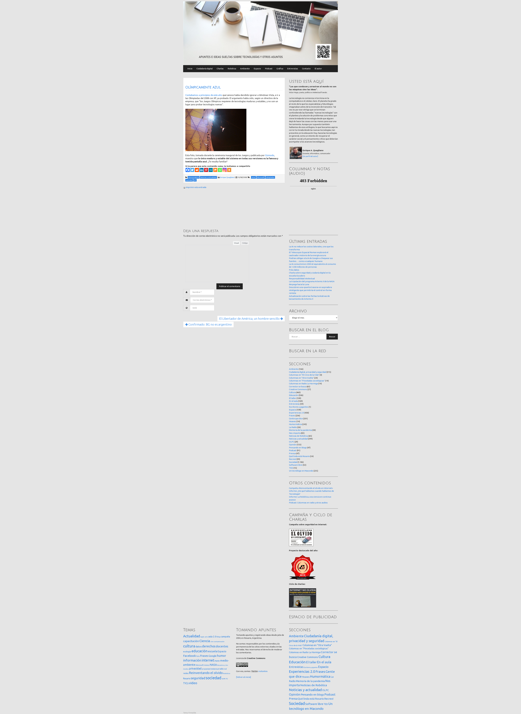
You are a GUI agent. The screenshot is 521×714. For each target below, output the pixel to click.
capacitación (191, 641)
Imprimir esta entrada (196, 187)
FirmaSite (192, 713)
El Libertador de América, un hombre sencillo (249, 318)
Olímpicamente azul (203, 87)
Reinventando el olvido (206, 673)
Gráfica (280, 68)
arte (206, 637)
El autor (318, 68)
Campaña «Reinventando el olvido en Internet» (311, 488)
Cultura (292, 392)
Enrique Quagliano (227, 177)
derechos (208, 646)
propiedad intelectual (210, 669)
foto (198, 656)
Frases (292, 415)
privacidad (195, 668)
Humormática (295, 424)
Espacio (257, 68)
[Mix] (215, 170)
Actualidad (191, 636)
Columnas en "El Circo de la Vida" (304, 375)
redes (186, 673)
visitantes (263, 671)
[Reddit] (197, 170)
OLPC (291, 442)
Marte (217, 661)
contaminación (219, 641)
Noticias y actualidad (298, 439)
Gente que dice (296, 418)
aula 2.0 (212, 636)
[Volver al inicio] (243, 677)
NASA (213, 664)
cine (212, 641)
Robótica (232, 68)
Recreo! (292, 459)
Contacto (306, 68)
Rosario (186, 678)
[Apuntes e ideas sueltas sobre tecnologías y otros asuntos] (260, 33)
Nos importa (295, 433)
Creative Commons (298, 389)
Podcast (292, 450)
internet (208, 660)
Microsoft (200, 665)
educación (200, 651)
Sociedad (293, 462)
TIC (227, 679)
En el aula (293, 401)
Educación (293, 395)
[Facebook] (188, 170)
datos (199, 646)
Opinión (292, 444)
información (192, 660)
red (225, 669)
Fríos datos (294, 270)
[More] (229, 170)
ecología (187, 651)
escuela (212, 651)
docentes (222, 646)
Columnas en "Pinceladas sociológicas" (307, 381)
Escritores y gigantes (298, 407)
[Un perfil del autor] (310, 156)
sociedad (213, 678)
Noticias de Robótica (298, 436)
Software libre (295, 465)
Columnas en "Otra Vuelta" (301, 378)
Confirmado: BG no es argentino (210, 324)
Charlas (220, 68)
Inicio (189, 68)
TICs (186, 683)
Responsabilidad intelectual (302, 278)
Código (245, 243)
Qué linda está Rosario (299, 456)
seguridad (198, 678)
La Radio (293, 427)
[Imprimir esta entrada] (184, 187)
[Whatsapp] (220, 170)
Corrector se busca (297, 386)
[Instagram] (225, 170)
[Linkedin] (201, 170)
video (193, 683)
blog (218, 637)
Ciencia (204, 641)
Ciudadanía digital (204, 68)
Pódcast (268, 68)
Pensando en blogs (298, 447)
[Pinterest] (206, 170)
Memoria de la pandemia (300, 430)
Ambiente (245, 68)
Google (213, 655)
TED (291, 468)
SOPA (223, 679)
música (206, 665)
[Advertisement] (203, 209)
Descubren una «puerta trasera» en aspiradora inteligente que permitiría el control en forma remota (310, 290)
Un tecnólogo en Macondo (301, 471)
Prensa (292, 453)
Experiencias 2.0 (296, 413)
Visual (236, 243)
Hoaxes (292, 421)
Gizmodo (269, 155)
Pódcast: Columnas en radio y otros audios (308, 502)
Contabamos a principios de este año (203, 95)
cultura (189, 646)
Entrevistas (292, 68)
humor (221, 655)
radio (221, 669)
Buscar (332, 336)
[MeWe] (211, 170)
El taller (292, 398)
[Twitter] (192, 170)
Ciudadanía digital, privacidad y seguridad (307, 372)
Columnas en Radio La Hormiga (303, 383)
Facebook (189, 655)
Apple (202, 637)
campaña (225, 636)
